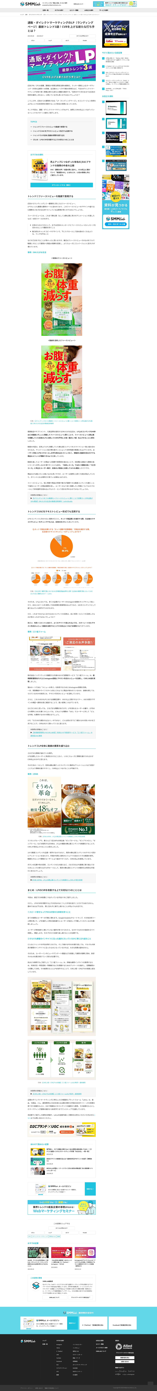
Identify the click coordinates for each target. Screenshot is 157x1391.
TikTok (58, 1348)
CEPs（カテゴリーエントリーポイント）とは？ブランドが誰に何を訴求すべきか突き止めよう (117, 74)
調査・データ (76, 1358)
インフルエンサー (77, 1344)
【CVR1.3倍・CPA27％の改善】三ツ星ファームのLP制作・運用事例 (63, 1082)
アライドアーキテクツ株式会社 (80, 1297)
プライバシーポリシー (26, 1388)
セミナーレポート (77, 1354)
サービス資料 (103, 10)
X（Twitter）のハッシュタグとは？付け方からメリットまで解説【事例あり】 (117, 67)
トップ (44, 1340)
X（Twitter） (59, 1351)
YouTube (58, 1358)
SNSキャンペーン (77, 1371)
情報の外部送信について (52, 1388)
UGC (29, 1236)
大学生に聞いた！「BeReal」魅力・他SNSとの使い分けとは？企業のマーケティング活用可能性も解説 (117, 59)
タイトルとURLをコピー (83, 36)
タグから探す (59, 10)
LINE (57, 1354)
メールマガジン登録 (101, 1348)
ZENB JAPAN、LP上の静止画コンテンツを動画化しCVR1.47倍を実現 (64, 836)
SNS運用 (75, 1375)
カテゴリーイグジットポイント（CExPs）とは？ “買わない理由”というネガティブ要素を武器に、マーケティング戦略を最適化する (117, 82)
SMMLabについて (78, 4)
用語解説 (75, 1361)
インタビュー (76, 1348)
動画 (58, 1236)
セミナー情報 (74, 10)
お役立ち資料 (88, 10)
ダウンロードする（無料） (62, 185)
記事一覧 (46, 10)
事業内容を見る (124, 1358)
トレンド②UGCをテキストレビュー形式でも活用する (53, 131)
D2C (57, 1365)
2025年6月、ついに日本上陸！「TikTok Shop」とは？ (116, 89)
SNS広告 (75, 1368)
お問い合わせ (125, 1361)
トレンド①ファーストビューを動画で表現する (50, 127)
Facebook (59, 1361)
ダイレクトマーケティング (40, 1236)
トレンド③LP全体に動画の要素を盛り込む (49, 135)
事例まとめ (52, 1236)
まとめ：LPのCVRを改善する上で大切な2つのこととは (53, 139)
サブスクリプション (61, 1368)
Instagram (59, 1344)
